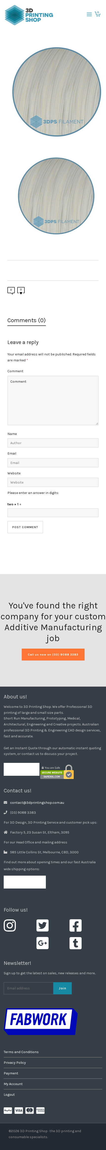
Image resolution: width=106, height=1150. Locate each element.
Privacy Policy (15, 1063)
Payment (11, 1073)
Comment (15, 371)
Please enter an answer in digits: (33, 493)
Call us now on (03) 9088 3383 (53, 654)
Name (12, 434)
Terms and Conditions (21, 1052)
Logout (9, 1094)
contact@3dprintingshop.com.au (37, 803)
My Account (13, 1084)
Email (11, 453)
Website (13, 473)
